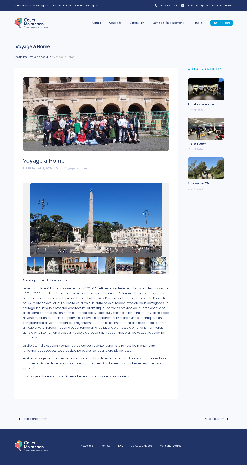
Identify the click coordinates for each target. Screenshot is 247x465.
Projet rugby (197, 144)
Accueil (96, 22)
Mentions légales (170, 445)
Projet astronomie (201, 104)
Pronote (197, 22)
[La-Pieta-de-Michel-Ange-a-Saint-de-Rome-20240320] (53, 265)
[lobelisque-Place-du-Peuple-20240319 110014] (35, 265)
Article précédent (35, 419)
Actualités (115, 22)
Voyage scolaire (40, 57)
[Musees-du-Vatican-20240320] (159, 265)
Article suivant (214, 419)
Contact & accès (141, 445)
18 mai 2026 (195, 110)
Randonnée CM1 (199, 183)
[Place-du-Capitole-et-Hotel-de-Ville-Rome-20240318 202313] (88, 265)
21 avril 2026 (195, 188)
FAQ (120, 445)
